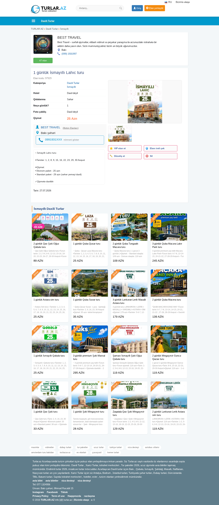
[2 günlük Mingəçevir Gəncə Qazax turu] (169, 329)
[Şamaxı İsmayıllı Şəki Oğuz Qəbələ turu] (129, 329)
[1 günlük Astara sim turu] (50, 273)
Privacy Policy (40, 496)
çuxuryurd (96, 452)
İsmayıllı (64, 29)
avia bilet (37, 480)
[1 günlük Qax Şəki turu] (50, 385)
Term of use (58, 496)
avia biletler (52, 480)
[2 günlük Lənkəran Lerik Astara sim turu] (169, 385)
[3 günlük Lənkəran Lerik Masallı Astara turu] (129, 273)
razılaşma (89, 496)
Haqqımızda (74, 496)
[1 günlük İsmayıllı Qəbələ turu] (50, 329)
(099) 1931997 (69, 53)
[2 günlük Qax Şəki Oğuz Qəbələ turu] (50, 217)
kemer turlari (113, 452)
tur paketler (82, 447)
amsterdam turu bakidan (42, 452)
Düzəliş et (119, 156)
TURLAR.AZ (37, 29)
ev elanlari (81, 452)
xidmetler (49, 447)
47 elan (43, 60)
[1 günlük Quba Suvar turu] (90, 273)
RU (170, 2)
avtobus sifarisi (152, 447)
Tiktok (64, 492)
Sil (151, 156)
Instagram (38, 492)
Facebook (52, 492)
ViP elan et (120, 148)
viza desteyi (133, 447)
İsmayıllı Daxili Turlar (49, 208)
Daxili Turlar (52, 29)
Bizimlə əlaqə (183, 2)
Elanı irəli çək (157, 148)
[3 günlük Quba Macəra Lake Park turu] (169, 217)
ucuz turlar (99, 447)
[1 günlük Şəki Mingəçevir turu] (90, 385)
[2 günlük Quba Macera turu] (169, 273)
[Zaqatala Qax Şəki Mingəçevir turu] (129, 385)
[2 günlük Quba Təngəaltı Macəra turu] (129, 217)
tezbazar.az (65, 452)
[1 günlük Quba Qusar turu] (90, 217)
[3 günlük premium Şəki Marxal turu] (90, 329)
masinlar (35, 447)
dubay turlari (65, 447)
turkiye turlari (116, 447)
